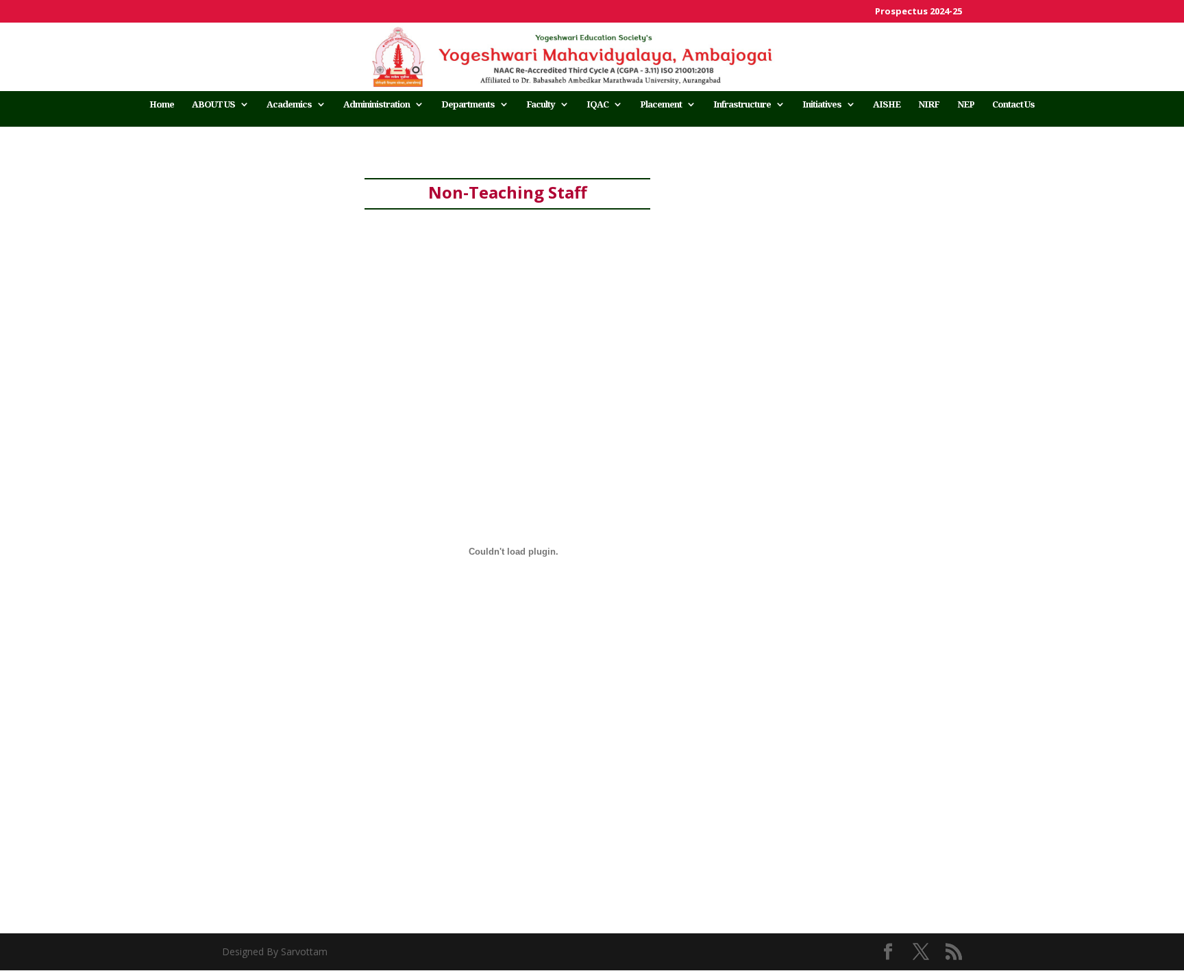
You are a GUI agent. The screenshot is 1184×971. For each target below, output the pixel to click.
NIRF (928, 104)
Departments (468, 104)
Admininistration (376, 104)
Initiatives (821, 104)
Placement (661, 104)
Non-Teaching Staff (507, 192)
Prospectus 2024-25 (918, 12)
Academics (289, 104)
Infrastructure (742, 104)
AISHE (886, 104)
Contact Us (1013, 104)
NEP (965, 104)
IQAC (597, 104)
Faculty (540, 104)
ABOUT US (213, 104)
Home (161, 104)
